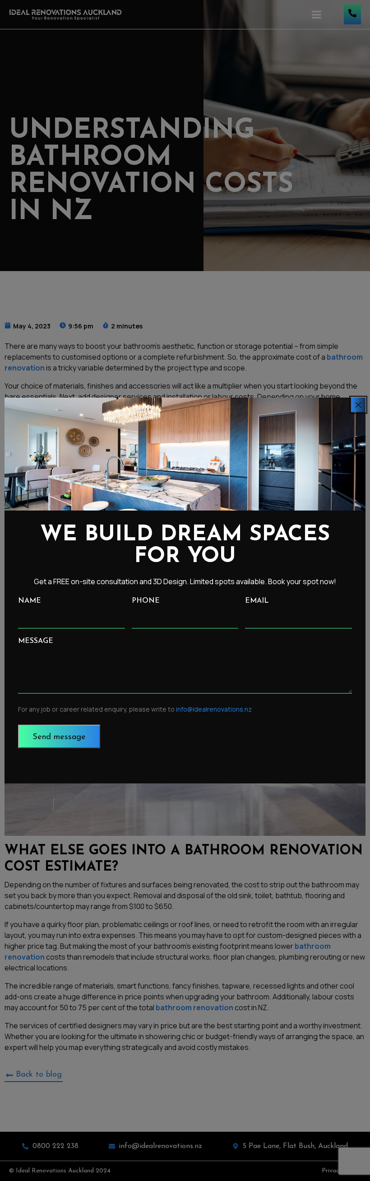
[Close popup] (358, 405)
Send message (59, 737)
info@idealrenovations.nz (214, 709)
